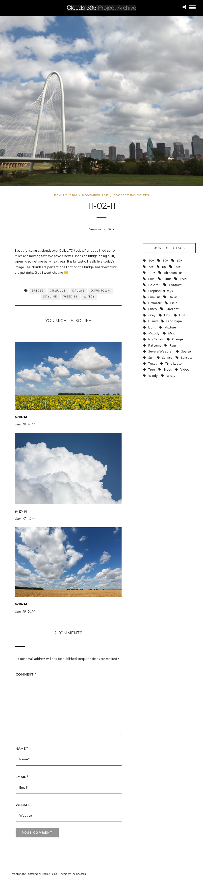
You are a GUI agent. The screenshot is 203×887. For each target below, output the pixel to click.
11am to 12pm (65, 195)
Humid (153, 321)
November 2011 (95, 195)
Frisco (152, 309)
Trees (168, 370)
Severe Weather (160, 352)
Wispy (170, 376)
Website (23, 805)
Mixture (170, 327)
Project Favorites (131, 195)
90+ (177, 267)
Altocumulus (173, 273)
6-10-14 (21, 604)
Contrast (175, 285)
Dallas (78, 291)
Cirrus (167, 279)
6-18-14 (21, 417)
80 (164, 267)
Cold (183, 279)
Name (22, 748)
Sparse (186, 352)
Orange (177, 339)
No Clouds (155, 339)
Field (174, 303)
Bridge (38, 291)
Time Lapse (173, 364)
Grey (151, 315)
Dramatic (155, 303)
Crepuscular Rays (160, 291)
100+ (151, 273)
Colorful (154, 285)
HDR (167, 315)
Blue (151, 279)
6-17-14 (21, 512)
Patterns (154, 346)
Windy (89, 297)
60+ (179, 261)
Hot (182, 315)
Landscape (174, 321)
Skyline (50, 297)
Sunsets (186, 358)
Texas (152, 364)
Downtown (100, 291)
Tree (151, 370)
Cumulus (58, 291)
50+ (165, 261)
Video (184, 370)
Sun (150, 358)
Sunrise (167, 358)
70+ (150, 267)
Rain (173, 346)
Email (22, 777)
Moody (153, 333)
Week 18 (70, 297)
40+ (151, 261)
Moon (172, 333)
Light (152, 327)
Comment (26, 674)
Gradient (172, 309)
